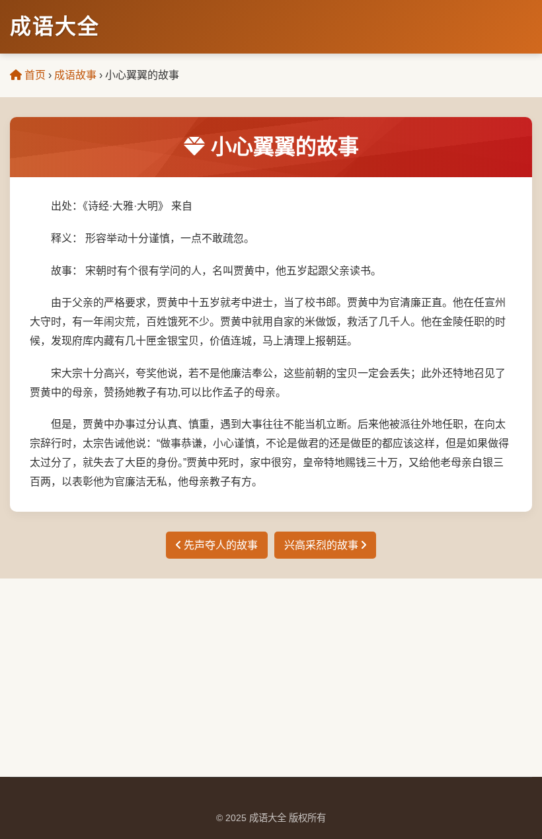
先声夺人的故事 (219, 545)
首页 (34, 75)
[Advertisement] (271, 677)
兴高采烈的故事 (322, 545)
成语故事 (75, 75)
